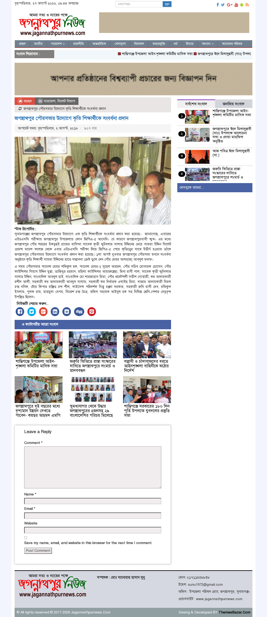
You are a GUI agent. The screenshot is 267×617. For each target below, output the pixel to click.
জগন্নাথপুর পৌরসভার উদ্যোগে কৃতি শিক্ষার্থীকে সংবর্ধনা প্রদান (71, 118)
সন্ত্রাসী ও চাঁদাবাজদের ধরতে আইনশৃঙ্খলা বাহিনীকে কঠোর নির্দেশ (146, 366)
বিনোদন (139, 44)
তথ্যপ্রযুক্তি (158, 44)
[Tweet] (31, 311)
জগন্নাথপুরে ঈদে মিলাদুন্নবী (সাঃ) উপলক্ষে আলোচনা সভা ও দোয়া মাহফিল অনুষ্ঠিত (232, 135)
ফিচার (189, 44)
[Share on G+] (43, 311)
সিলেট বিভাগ (66, 101)
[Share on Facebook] (20, 311)
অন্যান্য (206, 44)
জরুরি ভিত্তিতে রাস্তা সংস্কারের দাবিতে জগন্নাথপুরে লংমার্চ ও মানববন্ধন (93, 366)
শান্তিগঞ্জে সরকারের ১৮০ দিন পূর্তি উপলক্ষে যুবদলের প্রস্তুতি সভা (147, 411)
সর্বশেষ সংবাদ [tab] (196, 104)
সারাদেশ (57, 44)
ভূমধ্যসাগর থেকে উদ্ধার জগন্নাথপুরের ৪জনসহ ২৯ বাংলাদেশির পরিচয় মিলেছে (91, 411)
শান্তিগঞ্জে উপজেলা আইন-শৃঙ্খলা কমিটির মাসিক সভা (142, 54)
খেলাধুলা (120, 44)
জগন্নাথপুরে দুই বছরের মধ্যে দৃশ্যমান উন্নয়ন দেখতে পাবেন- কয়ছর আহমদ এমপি (38, 411)
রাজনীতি (78, 44)
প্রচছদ (27, 101)
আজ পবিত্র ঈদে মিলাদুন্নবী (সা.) (231, 153)
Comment (33, 443)
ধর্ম (176, 44)
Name (30, 494)
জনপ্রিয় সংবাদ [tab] (233, 104)
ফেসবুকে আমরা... (191, 187)
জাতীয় (38, 44)
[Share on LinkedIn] (55, 311)
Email (29, 508)
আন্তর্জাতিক (99, 44)
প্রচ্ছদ (22, 44)
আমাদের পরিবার (232, 44)
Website (30, 523)
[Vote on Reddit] (66, 311)
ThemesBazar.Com (234, 612)
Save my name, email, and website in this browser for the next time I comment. (88, 543)
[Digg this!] (79, 311)
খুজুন (167, 4)
